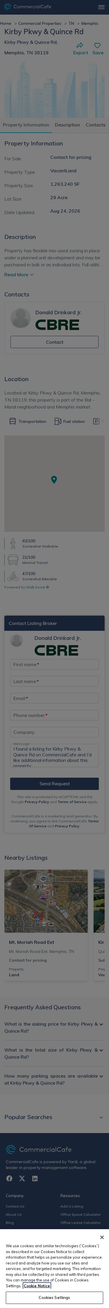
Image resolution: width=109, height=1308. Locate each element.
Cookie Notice (37, 1285)
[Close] (102, 1237)
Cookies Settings (54, 1297)
